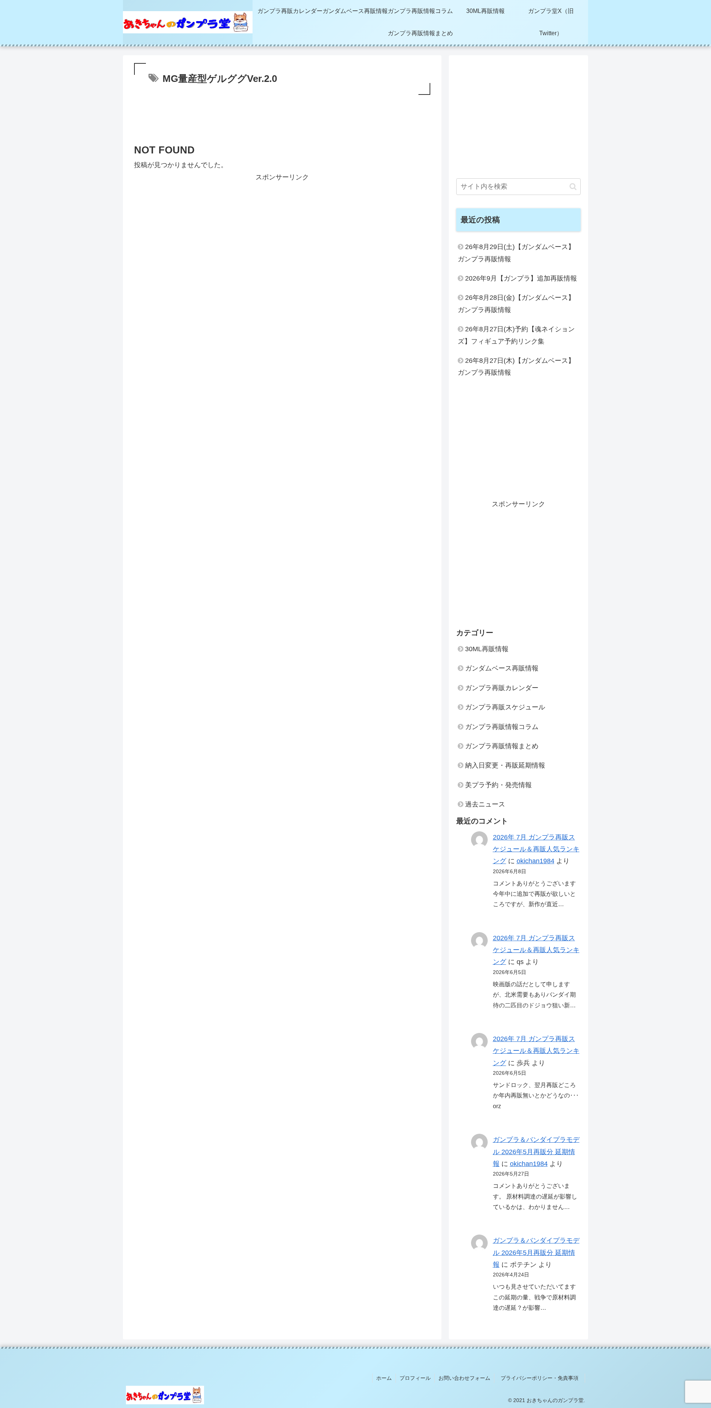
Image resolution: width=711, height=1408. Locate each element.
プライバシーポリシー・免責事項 (542, 1378)
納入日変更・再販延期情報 (505, 765)
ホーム (384, 1378)
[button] (573, 186)
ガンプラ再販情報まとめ (501, 746)
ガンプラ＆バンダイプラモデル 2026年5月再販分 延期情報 (536, 1151)
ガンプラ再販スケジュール (505, 707)
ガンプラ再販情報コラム (501, 726)
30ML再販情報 (486, 649)
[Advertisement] (282, 120)
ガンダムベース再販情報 (501, 668)
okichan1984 (535, 861)
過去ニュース (485, 804)
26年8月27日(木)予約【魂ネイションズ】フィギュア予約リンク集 (516, 335)
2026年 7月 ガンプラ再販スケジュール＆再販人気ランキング (536, 849)
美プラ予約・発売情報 (498, 785)
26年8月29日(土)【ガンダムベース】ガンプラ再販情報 (516, 252)
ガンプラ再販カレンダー (501, 688)
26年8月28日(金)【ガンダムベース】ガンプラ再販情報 (516, 303)
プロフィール (415, 1378)
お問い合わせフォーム (464, 1378)
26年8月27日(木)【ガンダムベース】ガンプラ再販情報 (516, 366)
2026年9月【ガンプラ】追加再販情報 (521, 278)
